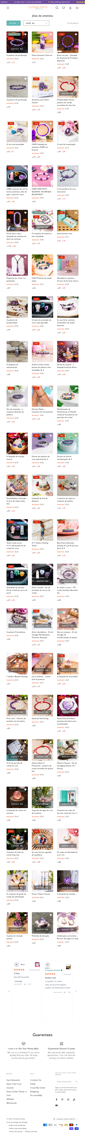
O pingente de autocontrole (12, 365)
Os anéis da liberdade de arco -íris (67, 853)
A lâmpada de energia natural (15, 457)
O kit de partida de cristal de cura (14, 764)
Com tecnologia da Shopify (17, 1122)
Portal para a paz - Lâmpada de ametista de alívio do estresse (16, 236)
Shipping (34, 1091)
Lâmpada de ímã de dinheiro (40, 499)
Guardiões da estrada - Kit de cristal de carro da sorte (17, 590)
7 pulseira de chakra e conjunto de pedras (66, 499)
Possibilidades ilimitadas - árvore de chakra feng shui (17, 501)
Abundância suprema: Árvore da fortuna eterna (67, 279)
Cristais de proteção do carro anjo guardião (41, 321)
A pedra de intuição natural (15, 937)
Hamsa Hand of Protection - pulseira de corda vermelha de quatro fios (42, 767)
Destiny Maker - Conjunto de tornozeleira (42, 410)
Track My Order (37, 1088)
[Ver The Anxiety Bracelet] (68, 966)
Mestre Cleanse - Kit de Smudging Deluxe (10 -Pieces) (67, 766)
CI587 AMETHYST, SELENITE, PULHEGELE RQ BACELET (41, 191)
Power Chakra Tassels (41, 894)
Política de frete (31, 1131)
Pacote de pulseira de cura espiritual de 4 (41, 457)
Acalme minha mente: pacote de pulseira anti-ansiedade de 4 (41, 367)
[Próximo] (76, 991)
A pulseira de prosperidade (12, 321)
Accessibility (36, 1095)
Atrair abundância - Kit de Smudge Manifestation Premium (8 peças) (42, 635)
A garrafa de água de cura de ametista (42, 811)
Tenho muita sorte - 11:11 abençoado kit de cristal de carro (16, 545)
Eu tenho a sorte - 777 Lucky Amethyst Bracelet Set (67, 590)
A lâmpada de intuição (66, 894)
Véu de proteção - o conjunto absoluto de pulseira (15, 412)
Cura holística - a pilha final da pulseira (41, 677)
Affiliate (10, 1099)
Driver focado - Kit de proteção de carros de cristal (41, 590)
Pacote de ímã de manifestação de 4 (64, 457)
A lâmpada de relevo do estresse (16, 811)
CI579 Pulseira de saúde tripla (42, 279)
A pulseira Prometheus (16, 632)
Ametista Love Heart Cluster (40, 101)
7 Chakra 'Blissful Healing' (17, 676)
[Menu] (8, 8)
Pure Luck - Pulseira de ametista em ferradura (16, 719)
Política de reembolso (17, 1125)
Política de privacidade (17, 1128)
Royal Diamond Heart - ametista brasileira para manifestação (66, 721)
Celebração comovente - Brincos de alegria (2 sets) (67, 937)
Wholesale (12, 1103)
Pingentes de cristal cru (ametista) (16, 279)
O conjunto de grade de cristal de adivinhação (16, 895)
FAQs (32, 1084)
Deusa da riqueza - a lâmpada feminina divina (67, 365)
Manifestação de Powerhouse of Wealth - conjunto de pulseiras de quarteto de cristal (67, 413)
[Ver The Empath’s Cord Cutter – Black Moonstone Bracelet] (37, 964)
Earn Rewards (13, 1080)
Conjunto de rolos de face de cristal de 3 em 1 (67, 811)
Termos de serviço (16, 1131)
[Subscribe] (77, 1081)
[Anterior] (9, 991)
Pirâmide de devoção (40, 935)
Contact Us (35, 1080)
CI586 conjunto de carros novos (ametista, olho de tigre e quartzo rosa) (17, 191)
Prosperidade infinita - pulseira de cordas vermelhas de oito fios (66, 102)
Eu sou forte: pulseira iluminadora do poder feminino (66, 323)
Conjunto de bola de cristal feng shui (15, 853)
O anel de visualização (66, 144)
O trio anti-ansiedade (15, 144)
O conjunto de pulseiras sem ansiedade (42, 234)
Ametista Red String (40, 718)
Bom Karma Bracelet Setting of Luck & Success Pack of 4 (67, 545)
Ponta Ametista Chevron (42, 55)
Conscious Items (19, 1119)
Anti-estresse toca (64, 233)
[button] (56, 8)
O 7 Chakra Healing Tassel (40, 544)
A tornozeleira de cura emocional (66, 190)
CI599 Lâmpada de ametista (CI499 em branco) (40, 147)
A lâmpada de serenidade (67, 676)
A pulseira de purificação (17, 55)
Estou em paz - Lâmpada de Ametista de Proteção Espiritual (67, 58)
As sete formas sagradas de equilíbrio (42, 853)
